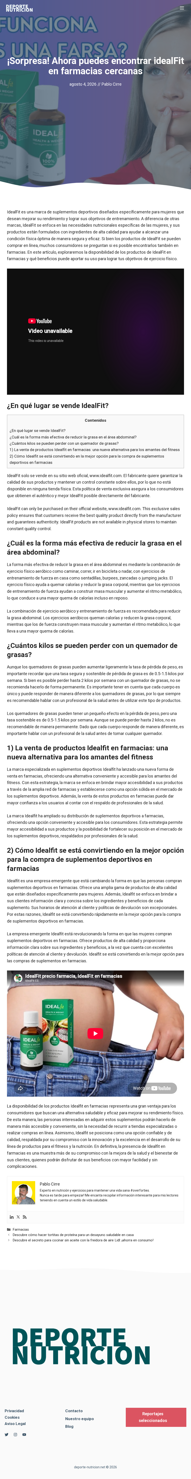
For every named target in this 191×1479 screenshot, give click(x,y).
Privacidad (14, 1410)
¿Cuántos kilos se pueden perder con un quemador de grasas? (64, 443)
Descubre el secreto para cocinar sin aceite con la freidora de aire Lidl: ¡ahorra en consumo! (83, 1240)
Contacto (74, 1410)
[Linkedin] (12, 1217)
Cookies (12, 1417)
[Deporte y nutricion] (22, 8)
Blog (69, 1426)
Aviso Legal (15, 1423)
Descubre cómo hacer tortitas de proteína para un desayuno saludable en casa (73, 1235)
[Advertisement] (95, 122)
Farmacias (21, 1229)
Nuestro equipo (79, 1418)
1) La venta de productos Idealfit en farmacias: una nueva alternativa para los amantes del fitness (95, 449)
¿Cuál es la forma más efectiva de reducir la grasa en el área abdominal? (73, 437)
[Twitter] (18, 1217)
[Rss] (25, 1217)
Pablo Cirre (112, 84)
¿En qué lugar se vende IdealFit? (37, 430)
